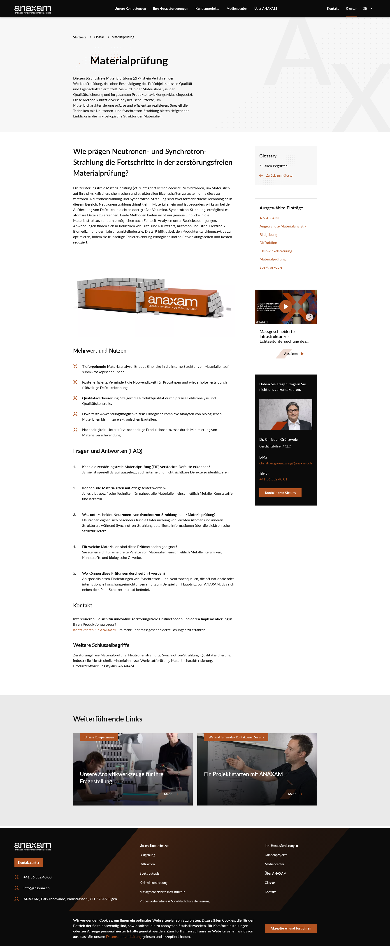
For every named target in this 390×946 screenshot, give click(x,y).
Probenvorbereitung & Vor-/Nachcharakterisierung (174, 901)
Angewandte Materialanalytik (283, 226)
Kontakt (333, 8)
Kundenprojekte (207, 8)
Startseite (79, 37)
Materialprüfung (273, 259)
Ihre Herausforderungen (170, 8)
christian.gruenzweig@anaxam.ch (285, 463)
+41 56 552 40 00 (37, 877)
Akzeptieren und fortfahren (291, 928)
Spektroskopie (271, 267)
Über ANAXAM (265, 8)
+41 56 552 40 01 (273, 479)
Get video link (309, 317)
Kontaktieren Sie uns (280, 493)
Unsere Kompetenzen (130, 8)
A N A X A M (269, 217)
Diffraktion (268, 242)
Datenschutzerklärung (124, 936)
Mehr (133, 769)
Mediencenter (237, 8)
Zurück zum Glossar (280, 175)
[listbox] (367, 8)
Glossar (351, 8)
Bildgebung (268, 234)
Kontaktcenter (28, 862)
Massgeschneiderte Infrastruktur (162, 892)
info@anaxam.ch (36, 887)
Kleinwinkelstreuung (276, 250)
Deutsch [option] (367, 8)
